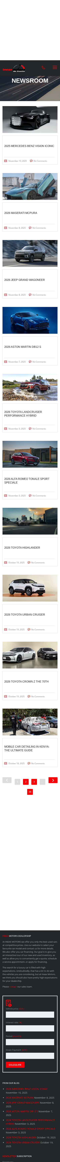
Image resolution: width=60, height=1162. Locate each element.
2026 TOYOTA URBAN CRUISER (23, 1142)
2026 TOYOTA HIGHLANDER (21, 1137)
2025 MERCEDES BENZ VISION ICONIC (27, 1089)
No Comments (40, 160)
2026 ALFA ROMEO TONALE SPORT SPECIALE (30, 1128)
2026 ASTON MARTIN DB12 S (22, 1111)
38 (30, 791)
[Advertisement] (30, 30)
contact (13, 986)
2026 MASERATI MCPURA (20, 1097)
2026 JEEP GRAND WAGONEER (22, 1102)
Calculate (15, 1065)
